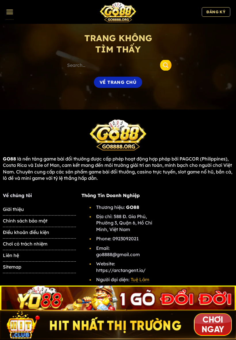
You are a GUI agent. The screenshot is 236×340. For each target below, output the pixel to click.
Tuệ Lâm (140, 279)
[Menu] (10, 12)
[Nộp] (166, 65)
